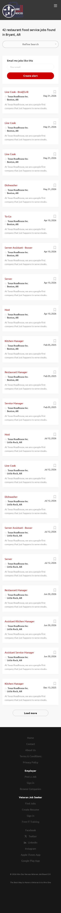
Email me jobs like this (20, 60)
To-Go (8, 216)
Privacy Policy (30, 762)
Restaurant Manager (16, 372)
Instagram (30, 848)
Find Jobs (30, 803)
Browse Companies (30, 788)
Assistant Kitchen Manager (19, 621)
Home (30, 737)
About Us (30, 749)
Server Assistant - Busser (18, 247)
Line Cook (10, 122)
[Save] (54, 92)
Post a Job (30, 776)
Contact (30, 743)
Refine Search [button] (30, 44)
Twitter (33, 836)
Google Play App (30, 860)
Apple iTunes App (30, 854)
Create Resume (30, 809)
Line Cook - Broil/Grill (16, 91)
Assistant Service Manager (19, 652)
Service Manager (14, 403)
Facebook (30, 830)
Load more (30, 713)
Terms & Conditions (30, 756)
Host (7, 309)
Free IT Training (30, 821)
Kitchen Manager (14, 340)
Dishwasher (11, 185)
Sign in (30, 782)
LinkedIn (32, 842)
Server (8, 278)
